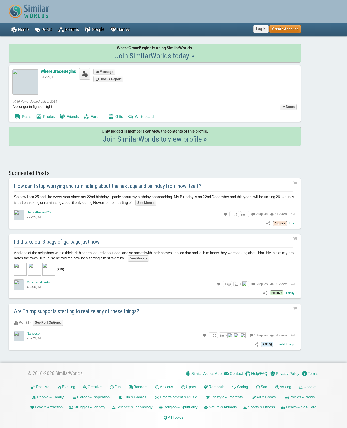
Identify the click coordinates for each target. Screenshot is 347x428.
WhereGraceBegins (58, 71)
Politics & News (302, 397)
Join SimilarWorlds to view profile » (155, 139)
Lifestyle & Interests (226, 397)
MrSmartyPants (38, 282)
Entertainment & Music (178, 397)
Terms (312, 373)
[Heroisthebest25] (19, 215)
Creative (94, 387)
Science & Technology (134, 407)
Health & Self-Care (301, 407)
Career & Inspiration (93, 397)
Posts (26, 116)
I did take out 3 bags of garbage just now (56, 242)
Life (291, 223)
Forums (97, 116)
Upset (190, 387)
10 (260, 335)
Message (106, 72)
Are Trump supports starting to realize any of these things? (76, 311)
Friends (72, 116)
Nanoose (33, 333)
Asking (285, 387)
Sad (263, 387)
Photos (48, 116)
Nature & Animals (222, 407)
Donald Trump (285, 344)
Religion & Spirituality (180, 407)
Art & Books (266, 397)
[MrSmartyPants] (19, 285)
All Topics (175, 417)
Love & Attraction (48, 407)
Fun (117, 387)
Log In (261, 29)
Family (290, 293)
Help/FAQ (258, 373)
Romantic (216, 387)
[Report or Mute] (295, 183)
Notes (290, 107)
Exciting (68, 387)
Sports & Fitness (261, 407)
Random (140, 387)
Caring (242, 387)
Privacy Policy (287, 373)
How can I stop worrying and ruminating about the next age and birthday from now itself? (107, 186)
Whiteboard (144, 116)
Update (309, 387)
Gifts (119, 116)
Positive (42, 387)
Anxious (166, 387)
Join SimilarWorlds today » (154, 55)
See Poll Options (48, 322)
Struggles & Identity (89, 407)
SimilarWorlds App (206, 373)
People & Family (50, 397)
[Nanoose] (19, 336)
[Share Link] (268, 223)
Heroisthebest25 (39, 212)
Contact (236, 373)
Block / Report (110, 79)
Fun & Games (134, 397)
